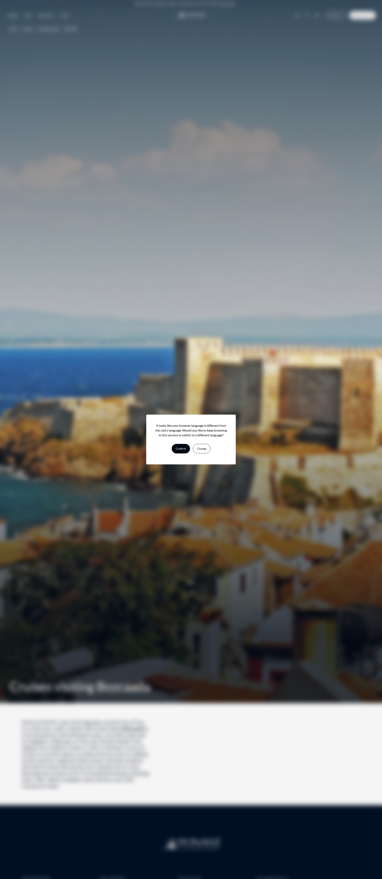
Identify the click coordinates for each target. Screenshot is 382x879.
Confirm (181, 448)
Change (201, 448)
